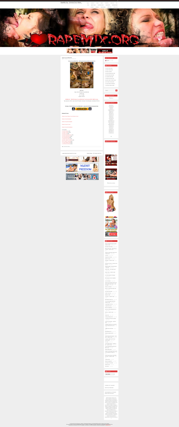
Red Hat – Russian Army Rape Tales (110, 288)
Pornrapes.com (111, 125)
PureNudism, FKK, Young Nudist (109, 385)
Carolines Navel (107, 359)
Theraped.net (111, 107)
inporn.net (108, 412)
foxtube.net (115, 407)
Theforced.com (111, 117)
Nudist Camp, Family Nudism (109, 387)
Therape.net (111, 108)
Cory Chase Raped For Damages (110, 275)
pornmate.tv (115, 413)
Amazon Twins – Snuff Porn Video (110, 272)
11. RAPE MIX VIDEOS (66, 143)
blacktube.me (107, 407)
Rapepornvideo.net (111, 124)
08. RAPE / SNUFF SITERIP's (109, 80)
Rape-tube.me (111, 105)
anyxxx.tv (110, 402)
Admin (63, 58)
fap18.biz (107, 397)
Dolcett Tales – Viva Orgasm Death (110, 269)
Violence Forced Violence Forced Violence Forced (70, 116)
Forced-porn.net (111, 106)
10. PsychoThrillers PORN (66, 142)
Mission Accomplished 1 (108, 361)
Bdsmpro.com (111, 112)
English (107, 60)
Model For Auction (107, 258)
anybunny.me (115, 401)
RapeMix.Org (108, 425)
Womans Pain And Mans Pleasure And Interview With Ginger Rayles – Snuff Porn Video (111, 283)
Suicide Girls (107, 315)
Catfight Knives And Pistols (109, 328)
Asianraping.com (111, 130)
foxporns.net (114, 397)
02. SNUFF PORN (65, 132)
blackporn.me (115, 406)
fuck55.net (114, 408)
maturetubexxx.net (113, 412)
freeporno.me (111, 408)
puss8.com (106, 414)
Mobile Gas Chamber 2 (108, 286)
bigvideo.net (111, 406)
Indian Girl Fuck (107, 364)
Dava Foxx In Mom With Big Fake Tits (110, 309)
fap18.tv (110, 397)
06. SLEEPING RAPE (65, 137)
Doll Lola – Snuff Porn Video (109, 312)
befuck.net (106, 401)
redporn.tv (115, 414)
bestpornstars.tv (112, 403)
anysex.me (106, 402)
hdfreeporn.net (113, 409)
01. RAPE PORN (65, 131)
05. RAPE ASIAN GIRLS (66, 136)
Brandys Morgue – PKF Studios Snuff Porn (94, 153)
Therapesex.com (111, 129)
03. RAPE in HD (64, 133)
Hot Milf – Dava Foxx (108, 293)
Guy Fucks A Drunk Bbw (108, 291)
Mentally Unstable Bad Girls (109, 333)
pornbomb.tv (111, 413)
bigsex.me (106, 406)
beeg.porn (108, 403)
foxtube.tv (107, 408)
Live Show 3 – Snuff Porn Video (109, 296)
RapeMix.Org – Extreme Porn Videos (71, 2)
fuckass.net (108, 409)
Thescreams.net (111, 118)
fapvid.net (111, 407)
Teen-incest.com (111, 123)
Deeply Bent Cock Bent (108, 257)
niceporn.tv (107, 413)
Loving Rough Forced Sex (109, 304)
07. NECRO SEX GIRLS (66, 138)
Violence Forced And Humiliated (67, 127)
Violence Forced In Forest (66, 124)
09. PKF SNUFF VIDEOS (66, 141)
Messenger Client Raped (109, 246)
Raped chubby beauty (108, 349)
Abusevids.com (111, 113)
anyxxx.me (111, 400)
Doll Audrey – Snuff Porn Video (109, 260)
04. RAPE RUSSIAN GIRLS (109, 73)
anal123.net (110, 401)
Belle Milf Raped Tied (108, 331)
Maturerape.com (111, 131)
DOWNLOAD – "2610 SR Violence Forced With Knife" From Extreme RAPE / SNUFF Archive (81, 99)
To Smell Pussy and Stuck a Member (110, 318)
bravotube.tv (115, 400)
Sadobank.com (111, 111)
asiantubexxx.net (114, 402)
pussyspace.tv (111, 414)
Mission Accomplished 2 (108, 307)
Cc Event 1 (106, 255)
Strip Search (107, 366)
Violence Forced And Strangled (67, 121)
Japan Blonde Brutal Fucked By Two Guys (69, 153)
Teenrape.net (111, 119)
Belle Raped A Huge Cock (109, 299)
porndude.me (107, 400)
